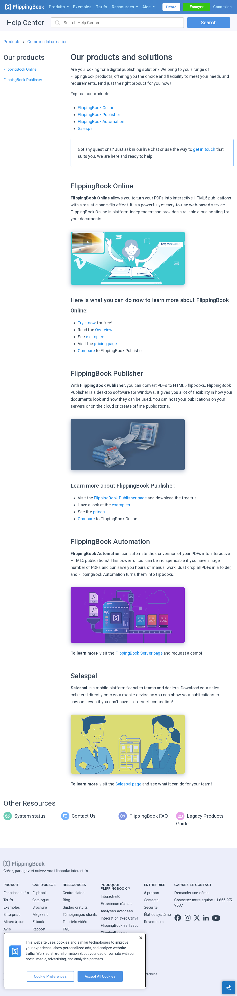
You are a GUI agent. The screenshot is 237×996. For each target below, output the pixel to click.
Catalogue (40, 900)
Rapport (38, 929)
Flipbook (39, 893)
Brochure (39, 907)
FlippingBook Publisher (22, 80)
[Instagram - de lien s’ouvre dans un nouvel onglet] (187, 918)
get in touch (204, 149)
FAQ (66, 929)
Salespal (86, 128)
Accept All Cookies (100, 976)
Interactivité (110, 896)
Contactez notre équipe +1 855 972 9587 (203, 903)
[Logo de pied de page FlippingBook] (24, 863)
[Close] (141, 938)
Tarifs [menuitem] (101, 6)
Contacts (151, 900)
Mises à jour (13, 922)
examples (95, 336)
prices (99, 511)
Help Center (25, 23)
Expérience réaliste (117, 904)
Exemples (11, 907)
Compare (86, 350)
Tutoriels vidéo (75, 922)
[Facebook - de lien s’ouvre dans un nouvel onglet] (177, 918)
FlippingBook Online (20, 69)
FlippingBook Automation (101, 121)
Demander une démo (191, 893)
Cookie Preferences (50, 976)
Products (12, 41)
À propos (151, 893)
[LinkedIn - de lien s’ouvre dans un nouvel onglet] (206, 918)
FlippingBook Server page (139, 653)
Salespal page (128, 784)
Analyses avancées (117, 911)
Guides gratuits (75, 907)
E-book (38, 922)
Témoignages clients (80, 914)
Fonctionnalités (16, 893)
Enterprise (12, 914)
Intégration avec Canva (119, 918)
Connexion (222, 7)
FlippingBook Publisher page (120, 497)
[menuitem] (58, 7)
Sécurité (151, 907)
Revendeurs (154, 922)
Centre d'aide (73, 893)
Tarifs (8, 900)
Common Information (47, 41)
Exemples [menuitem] (82, 6)
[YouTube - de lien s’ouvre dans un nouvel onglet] (216, 918)
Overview (103, 329)
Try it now (87, 322)
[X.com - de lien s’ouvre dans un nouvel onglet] (197, 918)
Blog (66, 900)
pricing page (105, 343)
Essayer (197, 7)
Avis (7, 929)
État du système (157, 914)
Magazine (40, 914)
